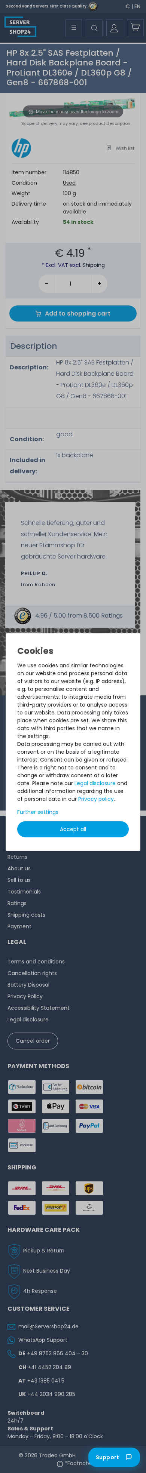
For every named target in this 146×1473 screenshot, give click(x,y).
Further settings (37, 812)
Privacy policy (96, 799)
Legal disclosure (95, 783)
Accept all (73, 829)
